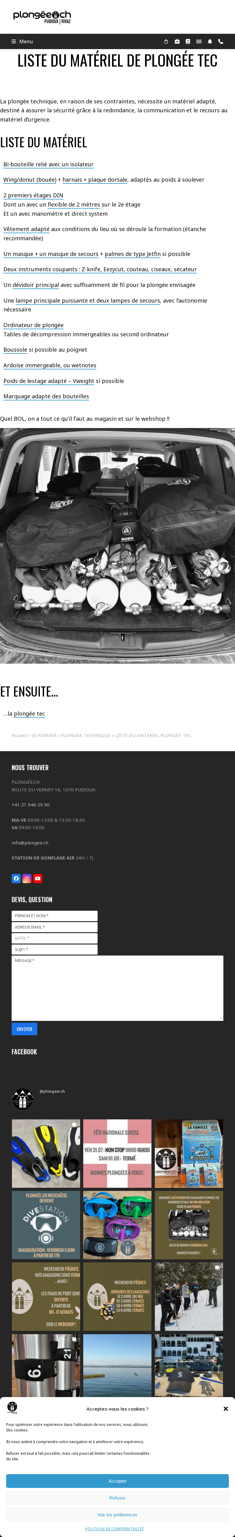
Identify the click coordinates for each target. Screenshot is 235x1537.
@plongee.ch (52, 1091)
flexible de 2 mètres (74, 204)
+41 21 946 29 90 (31, 804)
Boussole (15, 349)
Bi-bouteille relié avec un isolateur (48, 164)
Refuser (117, 1497)
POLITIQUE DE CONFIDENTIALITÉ (114, 1528)
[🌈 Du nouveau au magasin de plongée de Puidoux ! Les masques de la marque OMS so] (117, 1225)
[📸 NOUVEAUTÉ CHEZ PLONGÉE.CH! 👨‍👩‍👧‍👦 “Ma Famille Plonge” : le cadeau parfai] (189, 1153)
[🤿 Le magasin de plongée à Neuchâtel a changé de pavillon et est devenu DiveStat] (46, 1225)
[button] (226, 1409)
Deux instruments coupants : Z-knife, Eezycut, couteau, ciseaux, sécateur (100, 269)
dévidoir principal (36, 284)
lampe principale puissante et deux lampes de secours (88, 300)
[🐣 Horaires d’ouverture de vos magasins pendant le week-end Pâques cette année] (117, 1296)
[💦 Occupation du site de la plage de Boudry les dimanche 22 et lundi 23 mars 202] (117, 1368)
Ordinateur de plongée (33, 325)
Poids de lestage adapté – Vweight (48, 380)
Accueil (19, 735)
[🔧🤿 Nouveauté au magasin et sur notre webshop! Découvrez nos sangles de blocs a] (46, 1368)
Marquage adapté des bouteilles (46, 396)
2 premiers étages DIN (33, 195)
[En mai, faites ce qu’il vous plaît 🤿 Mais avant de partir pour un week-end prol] (189, 1225)
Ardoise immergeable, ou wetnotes (49, 365)
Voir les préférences (117, 1514)
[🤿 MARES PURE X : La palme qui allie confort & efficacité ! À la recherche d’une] (46, 1153)
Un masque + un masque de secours (51, 253)
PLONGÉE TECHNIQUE (85, 735)
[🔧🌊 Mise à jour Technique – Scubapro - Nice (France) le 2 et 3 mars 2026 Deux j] (189, 1368)
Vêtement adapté (26, 229)
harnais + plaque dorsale (94, 179)
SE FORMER (44, 735)
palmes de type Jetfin (133, 253)
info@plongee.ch (30, 843)
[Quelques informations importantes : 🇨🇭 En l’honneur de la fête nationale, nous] (117, 1153)
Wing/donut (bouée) (29, 179)
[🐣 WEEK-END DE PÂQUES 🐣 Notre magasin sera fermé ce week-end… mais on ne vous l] (46, 1296)
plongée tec (29, 713)
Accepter (118, 1481)
